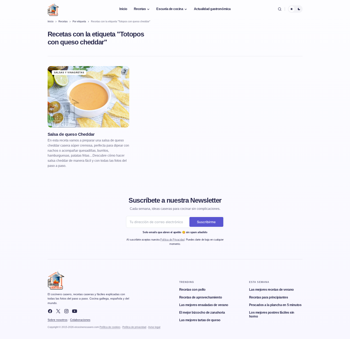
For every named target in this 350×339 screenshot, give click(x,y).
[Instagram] (66, 311)
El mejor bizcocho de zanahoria (202, 312)
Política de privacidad (134, 327)
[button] (279, 9)
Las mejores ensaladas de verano (203, 305)
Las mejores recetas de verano (271, 289)
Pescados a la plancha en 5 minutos (275, 305)
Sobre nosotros (57, 319)
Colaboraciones (80, 319)
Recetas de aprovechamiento (200, 297)
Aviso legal (154, 327)
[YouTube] (74, 311)
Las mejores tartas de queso (199, 320)
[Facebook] (50, 311)
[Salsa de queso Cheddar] (88, 97)
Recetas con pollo (192, 289)
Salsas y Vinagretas (69, 72)
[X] (58, 311)
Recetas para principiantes (268, 297)
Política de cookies (110, 327)
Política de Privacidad (172, 239)
